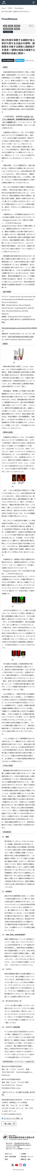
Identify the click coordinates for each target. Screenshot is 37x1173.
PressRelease (19, 8)
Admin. (17, 29)
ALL (5, 26)
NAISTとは (8, 1154)
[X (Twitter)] (12, 1165)
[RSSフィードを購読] (31, 26)
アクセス (14, 1148)
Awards (17, 26)
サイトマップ (26, 1148)
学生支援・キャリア (27, 1157)
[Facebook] (24, 1165)
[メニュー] (33, 2)
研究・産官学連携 (10, 1157)
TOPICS (10, 8)
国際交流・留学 (25, 1159)
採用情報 (19, 1148)
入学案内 (23, 1154)
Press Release (8, 32)
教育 (6, 1159)
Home (4, 8)
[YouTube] (16, 1165)
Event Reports (8, 29)
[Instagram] (20, 1165)
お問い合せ (9, 1148)
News (10, 26)
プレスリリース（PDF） (12, 1118)
